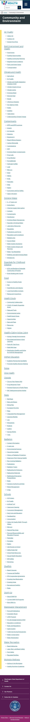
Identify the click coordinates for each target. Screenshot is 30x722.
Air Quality (8, 32)
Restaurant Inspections (14, 294)
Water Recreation (11, 642)
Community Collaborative (14, 302)
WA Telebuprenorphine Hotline (16, 390)
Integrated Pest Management (16, 414)
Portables (10, 541)
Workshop (10, 562)
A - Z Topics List (12, 202)
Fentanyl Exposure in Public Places (17, 387)
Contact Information (13, 443)
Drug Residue (11, 158)
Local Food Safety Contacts (15, 291)
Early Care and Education (14, 513)
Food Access (10, 53)
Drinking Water (11, 93)
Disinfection (10, 217)
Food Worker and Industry (15, 288)
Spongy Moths (11, 432)
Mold (8, 173)
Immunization (11, 519)
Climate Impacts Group (14, 87)
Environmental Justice (13, 313)
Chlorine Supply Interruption (16, 208)
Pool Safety (10, 652)
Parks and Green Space (14, 64)
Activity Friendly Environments (16, 336)
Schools (7, 494)
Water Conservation (13, 635)
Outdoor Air (10, 39)
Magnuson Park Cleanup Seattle (17, 458)
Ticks (8, 435)
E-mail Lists (10, 446)
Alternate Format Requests (16, 717)
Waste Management (13, 487)
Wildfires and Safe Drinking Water (17, 255)
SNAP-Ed (8, 592)
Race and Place (11, 322)
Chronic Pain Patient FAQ (14, 381)
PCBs (8, 179)
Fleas (8, 411)
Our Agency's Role (12, 105)
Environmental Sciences (14, 449)
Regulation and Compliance (15, 235)
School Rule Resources (14, 553)
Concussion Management (15, 510)
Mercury (9, 170)
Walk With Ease (11, 347)
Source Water (11, 241)
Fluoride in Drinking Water (15, 223)
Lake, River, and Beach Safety (16, 649)
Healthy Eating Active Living (16, 332)
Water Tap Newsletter (14, 252)
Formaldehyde (11, 161)
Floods (9, 99)
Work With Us (11, 602)
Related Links (11, 238)
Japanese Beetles (12, 417)
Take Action (10, 114)
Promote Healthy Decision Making (17, 364)
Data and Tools (11, 310)
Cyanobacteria (11, 146)
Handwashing (11, 516)
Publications (11, 464)
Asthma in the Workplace (14, 663)
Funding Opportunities (14, 56)
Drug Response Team (13, 384)
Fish (8, 285)
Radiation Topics (12, 467)
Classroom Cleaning (13, 507)
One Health (9, 373)
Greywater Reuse (12, 614)
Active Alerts (11, 205)
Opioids (7, 377)
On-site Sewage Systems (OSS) (16, 620)
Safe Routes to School (13, 547)
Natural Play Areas (12, 530)
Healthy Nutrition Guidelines (15, 666)
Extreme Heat (11, 96)
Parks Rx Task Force (13, 344)
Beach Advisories (12, 646)
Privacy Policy (4, 717)
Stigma (9, 328)
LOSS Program (11, 617)
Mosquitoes (10, 423)
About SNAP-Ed (11, 596)
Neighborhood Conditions (15, 62)
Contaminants (10, 121)
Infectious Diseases (13, 102)
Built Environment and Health (13, 47)
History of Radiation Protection (16, 455)
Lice (8, 420)
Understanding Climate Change (16, 117)
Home (5, 12)
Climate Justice (11, 90)
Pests (6, 395)
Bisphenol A (10, 137)
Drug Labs (10, 155)
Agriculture (10, 76)
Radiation (8, 439)
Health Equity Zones (13, 316)
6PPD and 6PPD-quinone (14, 125)
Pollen (9, 108)
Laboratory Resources (14, 226)
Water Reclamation (13, 638)
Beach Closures (11, 570)
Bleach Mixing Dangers (14, 140)
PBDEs (9, 176)
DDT (8, 149)
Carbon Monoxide (12, 143)
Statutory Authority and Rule (15, 484)
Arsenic (9, 128)
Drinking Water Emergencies (15, 220)
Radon (9, 188)
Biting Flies (10, 405)
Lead (8, 167)
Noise (6, 368)
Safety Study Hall (12, 550)
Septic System (11, 629)
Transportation (12, 67)
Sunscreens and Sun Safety (15, 191)
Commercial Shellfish (13, 573)
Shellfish (9, 111)
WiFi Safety (10, 559)
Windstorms (10, 258)
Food (6, 278)
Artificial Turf (11, 504)
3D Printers (10, 498)
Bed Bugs (10, 399)
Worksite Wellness (12, 659)
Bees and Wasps (12, 402)
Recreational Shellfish (13, 585)
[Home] (12, 2)
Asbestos (10, 134)
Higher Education (11, 356)
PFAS (8, 185)
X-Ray (9, 490)
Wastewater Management (15, 607)
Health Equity (10, 298)
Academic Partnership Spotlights (17, 361)
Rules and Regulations (14, 626)
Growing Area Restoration (15, 579)
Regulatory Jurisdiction (14, 623)
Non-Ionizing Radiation (14, 461)
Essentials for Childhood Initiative (14, 263)
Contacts (9, 211)
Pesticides (10, 182)
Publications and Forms (14, 232)
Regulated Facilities (13, 655)
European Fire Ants (13, 408)
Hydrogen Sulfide (12, 164)
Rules (8, 481)
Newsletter (10, 229)
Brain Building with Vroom (15, 273)
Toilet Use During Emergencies (16, 632)
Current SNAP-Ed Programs (15, 599)
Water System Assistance (14, 244)
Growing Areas (11, 582)
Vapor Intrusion (12, 194)
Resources (10, 325)
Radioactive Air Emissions (14, 470)
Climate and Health (12, 72)
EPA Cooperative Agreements (16, 576)
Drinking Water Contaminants (16, 152)
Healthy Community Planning (16, 59)
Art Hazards (10, 131)
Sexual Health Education (14, 556)
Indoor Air (10, 36)
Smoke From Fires (12, 42)
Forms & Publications (13, 611)
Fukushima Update (12, 452)
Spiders (9, 429)
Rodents (9, 426)
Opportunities (11, 319)
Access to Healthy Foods (14, 282)
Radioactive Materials (13, 473)
